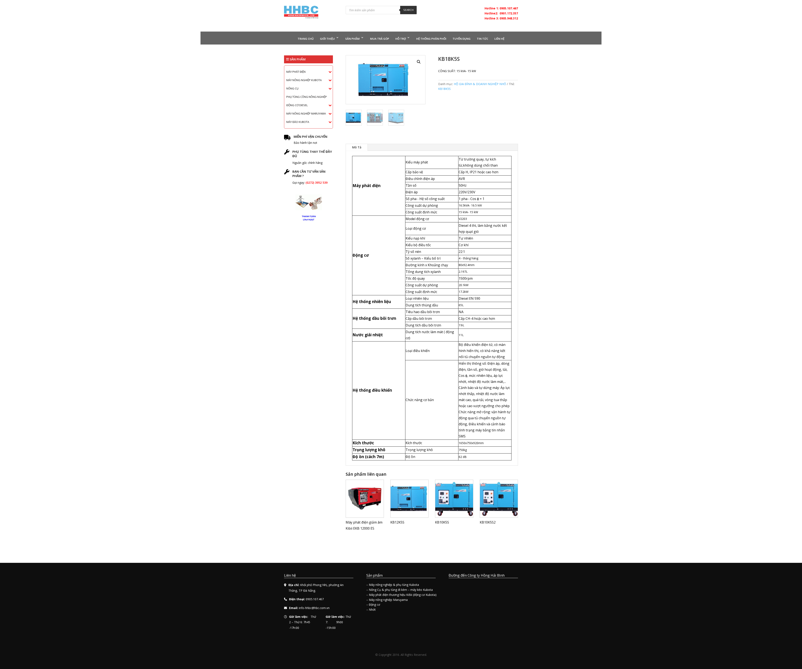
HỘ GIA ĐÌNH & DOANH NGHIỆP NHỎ (480, 84)
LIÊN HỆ (499, 39)
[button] (419, 62)
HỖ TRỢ (400, 39)
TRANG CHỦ (306, 39)
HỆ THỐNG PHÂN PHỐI (431, 39)
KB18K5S (444, 89)
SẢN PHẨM (352, 39)
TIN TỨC (482, 39)
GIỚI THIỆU (327, 39)
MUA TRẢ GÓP (379, 39)
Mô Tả (356, 147)
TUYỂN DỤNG (462, 39)
